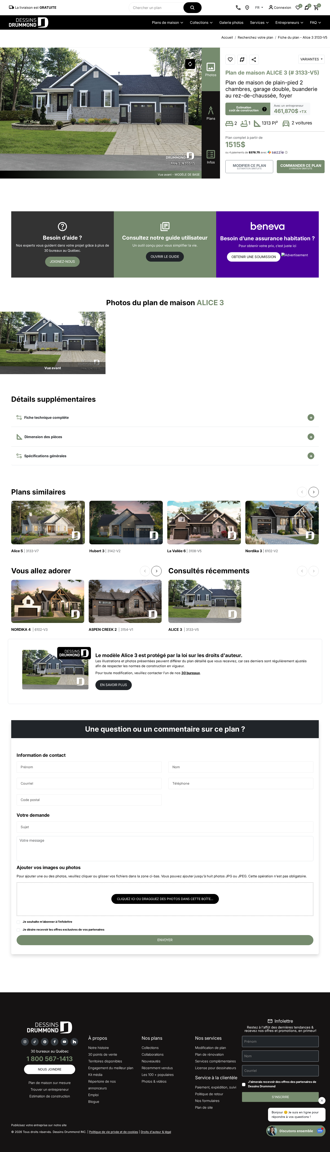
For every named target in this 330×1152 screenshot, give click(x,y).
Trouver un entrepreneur (50, 1089)
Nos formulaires (207, 1101)
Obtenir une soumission (253, 257)
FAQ (313, 22)
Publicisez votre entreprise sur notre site (38, 1125)
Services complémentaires (215, 1061)
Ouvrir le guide (165, 256)
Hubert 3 (105, 551)
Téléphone (180, 783)
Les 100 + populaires (158, 1075)
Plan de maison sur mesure (50, 1083)
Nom (176, 767)
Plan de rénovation (209, 1054)
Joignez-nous (62, 261)
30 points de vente (102, 1054)
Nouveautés (151, 1061)
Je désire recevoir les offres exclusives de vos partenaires (63, 929)
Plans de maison (165, 22)
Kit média (95, 1075)
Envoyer (165, 940)
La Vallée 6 (184, 551)
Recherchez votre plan (255, 37)
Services (257, 22)
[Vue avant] (53, 342)
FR (257, 7)
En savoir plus (113, 685)
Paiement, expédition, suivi (215, 1087)
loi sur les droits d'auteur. (212, 655)
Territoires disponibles (105, 1061)
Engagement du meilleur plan (110, 1068)
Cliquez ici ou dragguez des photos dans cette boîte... (165, 899)
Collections (199, 22)
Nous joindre (49, 1069)
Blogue (93, 1101)
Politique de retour (209, 1094)
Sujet (25, 827)
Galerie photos (231, 22)
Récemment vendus (157, 1068)
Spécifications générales (44, 456)
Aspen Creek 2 (111, 629)
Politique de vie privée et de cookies (113, 1132)
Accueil (227, 37)
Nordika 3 (261, 551)
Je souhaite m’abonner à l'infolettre (47, 921)
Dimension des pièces (43, 437)
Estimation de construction (49, 1096)
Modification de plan (210, 1048)
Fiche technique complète (45, 417)
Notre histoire (98, 1048)
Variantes (310, 59)
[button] (194, 115)
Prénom (27, 767)
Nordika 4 (29, 629)
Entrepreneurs (287, 22)
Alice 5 (25, 551)
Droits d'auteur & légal (156, 1132)
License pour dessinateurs (215, 1068)
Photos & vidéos (154, 1081)
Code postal (30, 799)
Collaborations (153, 1054)
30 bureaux (190, 673)
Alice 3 (183, 629)
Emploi (93, 1095)
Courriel (27, 783)
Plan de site (204, 1107)
